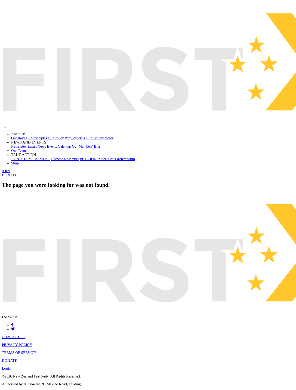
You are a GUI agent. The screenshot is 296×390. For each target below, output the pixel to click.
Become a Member (65, 159)
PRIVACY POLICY (17, 345)
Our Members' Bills (86, 146)
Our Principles (36, 138)
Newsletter (19, 146)
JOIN (6, 171)
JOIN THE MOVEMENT (30, 159)
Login (6, 368)
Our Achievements (99, 138)
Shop (15, 163)
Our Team (18, 151)
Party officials (75, 138)
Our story (18, 138)
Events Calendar (59, 146)
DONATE (9, 175)
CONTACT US (13, 337)
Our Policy (56, 138)
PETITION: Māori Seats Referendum (107, 159)
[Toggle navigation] (4, 127)
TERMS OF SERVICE (19, 353)
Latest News (37, 146)
